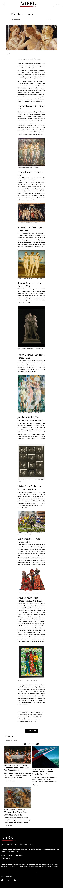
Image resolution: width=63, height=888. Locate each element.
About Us (10, 855)
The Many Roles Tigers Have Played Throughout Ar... (15, 813)
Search (3, 855)
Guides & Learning (10, 765)
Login (58, 4)
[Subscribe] (35, 872)
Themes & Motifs (11, 740)
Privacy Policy (19, 855)
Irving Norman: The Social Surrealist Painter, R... (42, 773)
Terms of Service (5, 858)
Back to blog (32, 730)
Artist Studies (37, 769)
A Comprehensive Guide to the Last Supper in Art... (16, 769)
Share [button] (10, 54)
